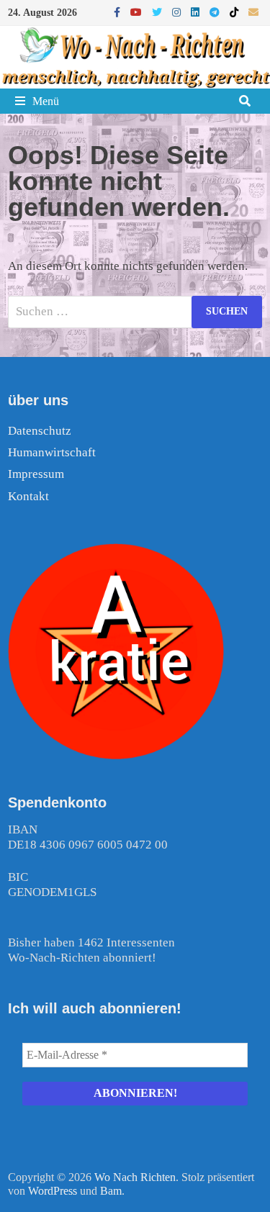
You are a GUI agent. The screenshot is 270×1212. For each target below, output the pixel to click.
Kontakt (28, 496)
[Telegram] (216, 12)
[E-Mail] (253, 12)
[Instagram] (177, 12)
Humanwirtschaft (52, 452)
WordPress (52, 1191)
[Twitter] (158, 12)
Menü (45, 101)
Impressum (36, 474)
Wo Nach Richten (135, 1177)
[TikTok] (235, 12)
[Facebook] (118, 12)
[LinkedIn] (196, 12)
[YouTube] (137, 12)
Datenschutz (39, 431)
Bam (111, 1191)
